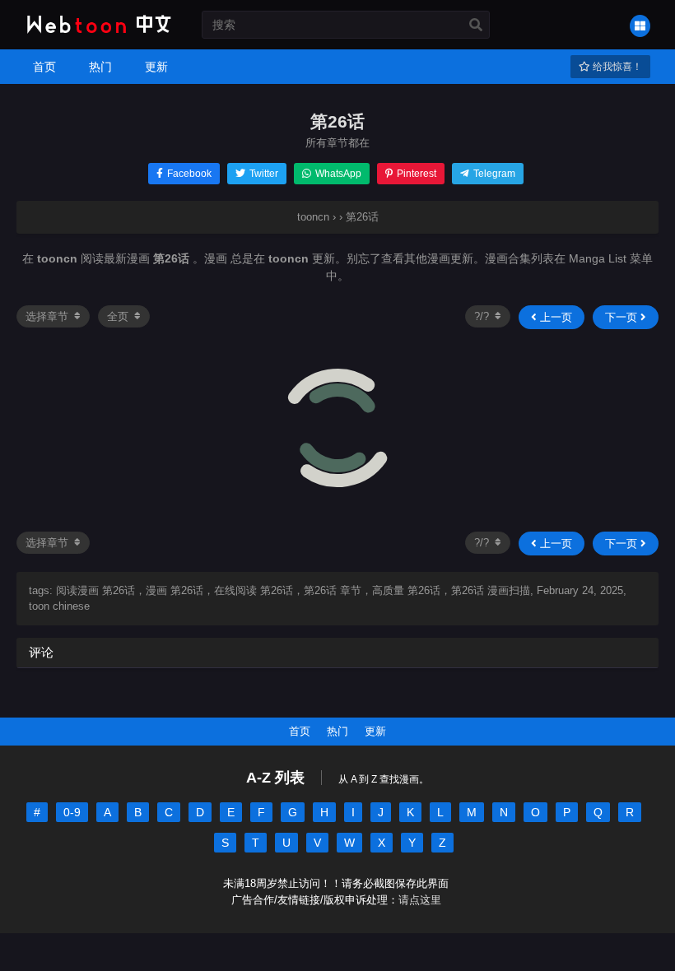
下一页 (622, 317)
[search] (475, 25)
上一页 (554, 317)
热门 (337, 731)
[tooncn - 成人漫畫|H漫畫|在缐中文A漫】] (96, 34)
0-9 (72, 812)
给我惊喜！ (616, 66)
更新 (375, 731)
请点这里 (419, 900)
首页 (299, 731)
